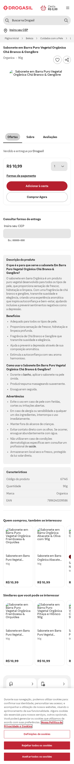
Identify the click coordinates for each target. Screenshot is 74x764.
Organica (62, 493)
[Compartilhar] (67, 60)
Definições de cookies (37, 734)
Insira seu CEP (14, 226)
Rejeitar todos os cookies (37, 745)
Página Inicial (12, 38)
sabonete (47, 265)
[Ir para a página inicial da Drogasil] (18, 8)
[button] (37, 97)
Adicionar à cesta (37, 186)
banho (27, 374)
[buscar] (66, 20)
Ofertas (12, 137)
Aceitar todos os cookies (37, 756)
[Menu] (67, 8)
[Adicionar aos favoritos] (57, 60)
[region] (37, 726)
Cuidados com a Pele (51, 38)
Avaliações (50, 137)
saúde (32, 446)
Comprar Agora (37, 197)
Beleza (29, 38)
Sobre (30, 137)
